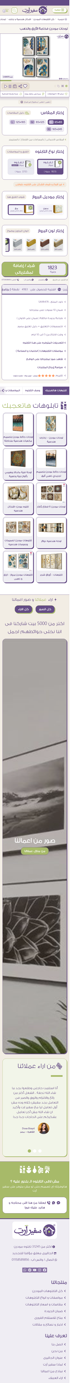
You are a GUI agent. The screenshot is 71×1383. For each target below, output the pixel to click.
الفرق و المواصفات (18, 151)
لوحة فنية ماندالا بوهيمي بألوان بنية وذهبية (18, 474)
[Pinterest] (29, 1270)
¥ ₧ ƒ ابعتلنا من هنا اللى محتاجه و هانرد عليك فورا (35, 1205)
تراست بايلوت (18, 376)
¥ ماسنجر (43, 280)
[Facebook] (44, 1270)
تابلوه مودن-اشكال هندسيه (18, 508)
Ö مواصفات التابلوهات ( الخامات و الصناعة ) (41, 351)
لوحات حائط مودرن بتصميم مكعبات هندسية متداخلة (18, 439)
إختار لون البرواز (51, 231)
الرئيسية (61, 19)
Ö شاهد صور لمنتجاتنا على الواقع (46, 359)
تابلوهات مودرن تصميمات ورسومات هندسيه (18, 542)
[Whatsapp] (24, 1270)
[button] (40, 1151)
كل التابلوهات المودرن (44, 19)
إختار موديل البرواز (48, 197)
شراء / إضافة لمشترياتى (24, 268)
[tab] (56, 391)
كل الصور (45, 609)
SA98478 (6, 77)
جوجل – (34, 376)
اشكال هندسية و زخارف (20, 19)
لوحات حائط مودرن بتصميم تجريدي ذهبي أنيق (51, 474)
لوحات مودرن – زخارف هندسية (51, 440)
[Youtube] (34, 1270)
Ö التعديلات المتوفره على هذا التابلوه (44, 342)
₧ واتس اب (29, 280)
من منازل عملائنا (34, 851)
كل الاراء (23, 609)
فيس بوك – (27, 376)
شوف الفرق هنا (16, 197)
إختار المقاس (52, 112)
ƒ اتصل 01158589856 (10, 280)
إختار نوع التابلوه (49, 151)
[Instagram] (39, 1270)
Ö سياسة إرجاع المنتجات (51, 367)
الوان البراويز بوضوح (18, 231)
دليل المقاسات (18, 113)
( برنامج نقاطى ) (23, 289)
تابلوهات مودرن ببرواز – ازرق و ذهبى (18, 577)
